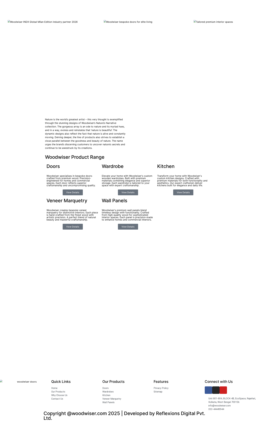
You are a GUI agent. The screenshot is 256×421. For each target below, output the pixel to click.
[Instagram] (216, 390)
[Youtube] (223, 390)
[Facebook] (208, 390)
